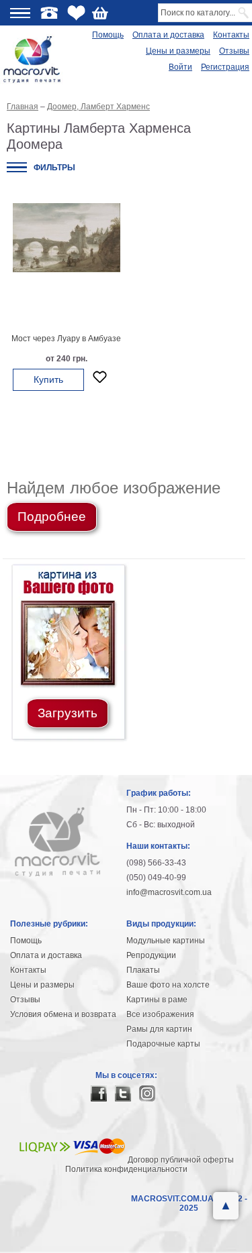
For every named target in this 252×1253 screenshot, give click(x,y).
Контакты (231, 35)
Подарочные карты (163, 1044)
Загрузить (67, 713)
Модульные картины (165, 940)
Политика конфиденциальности (126, 1169)
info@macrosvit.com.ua (169, 892)
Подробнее (51, 517)
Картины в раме (156, 999)
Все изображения (160, 1014)
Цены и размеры (178, 51)
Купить (48, 379)
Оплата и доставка (168, 35)
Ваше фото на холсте (168, 985)
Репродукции (151, 955)
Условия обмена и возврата (63, 1014)
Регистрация (225, 67)
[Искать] (244, 13)
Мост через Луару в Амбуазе (66, 338)
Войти (180, 67)
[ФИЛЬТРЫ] (17, 167)
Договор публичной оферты (181, 1160)
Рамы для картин (159, 1029)
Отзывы (234, 51)
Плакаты (143, 970)
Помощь (108, 35)
